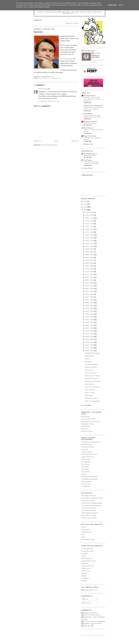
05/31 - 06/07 (89, 291)
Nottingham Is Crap (87, 424)
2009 (85, 210)
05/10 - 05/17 (89, 300)
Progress (84, 573)
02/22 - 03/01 (89, 331)
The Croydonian (86, 481)
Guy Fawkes (88, 160)
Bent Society (43, 89)
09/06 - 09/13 (89, 255)
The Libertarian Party (88, 539)
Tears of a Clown (86, 431)
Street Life (84, 429)
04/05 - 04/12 (89, 314)
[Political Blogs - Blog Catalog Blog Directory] (93, 619)
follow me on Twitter (72, 23)
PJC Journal (85, 471)
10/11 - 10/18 (89, 240)
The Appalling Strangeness (89, 479)
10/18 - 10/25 (89, 238)
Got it (121, 5)
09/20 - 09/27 (89, 249)
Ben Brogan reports (66, 59)
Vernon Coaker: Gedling (88, 518)
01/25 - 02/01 (89, 342)
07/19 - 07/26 (89, 271)
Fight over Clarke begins (92, 401)
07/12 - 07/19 (89, 274)
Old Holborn (85, 466)
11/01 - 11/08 (89, 232)
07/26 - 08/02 (89, 269)
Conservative (85, 529)
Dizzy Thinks (88, 168)
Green (83, 537)
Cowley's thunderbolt (91, 364)
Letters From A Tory (87, 457)
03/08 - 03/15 (89, 325)
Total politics (85, 578)
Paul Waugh (88, 113)
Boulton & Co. (88, 144)
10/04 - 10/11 (89, 243)
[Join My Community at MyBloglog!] (93, 621)
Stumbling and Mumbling (89, 476)
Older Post (74, 141)
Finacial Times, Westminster (93, 105)
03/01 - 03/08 (89, 328)
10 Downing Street (87, 548)
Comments (87, 603)
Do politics (84, 553)
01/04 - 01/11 (89, 351)
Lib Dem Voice (86, 459)
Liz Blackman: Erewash (88, 508)
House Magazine (86, 558)
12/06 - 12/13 (89, 218)
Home (56, 141)
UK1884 (83, 581)
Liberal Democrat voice (88, 561)
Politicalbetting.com (90, 154)
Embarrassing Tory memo (93, 381)
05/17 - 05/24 (89, 297)
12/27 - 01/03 (89, 212)
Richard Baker (85, 426)
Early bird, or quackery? (92, 387)
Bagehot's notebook (90, 121)
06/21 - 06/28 (89, 283)
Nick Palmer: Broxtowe (88, 510)
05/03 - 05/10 (89, 303)
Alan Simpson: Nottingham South (91, 498)
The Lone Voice (86, 484)
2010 (85, 207)
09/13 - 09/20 (89, 252)
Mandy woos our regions (92, 375)
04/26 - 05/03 (89, 305)
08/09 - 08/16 (89, 263)
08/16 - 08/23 (89, 260)
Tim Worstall (85, 486)
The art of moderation (90, 123)
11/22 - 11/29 (89, 223)
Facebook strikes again (92, 353)
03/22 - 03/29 (89, 319)
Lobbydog (97, 53)
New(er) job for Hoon (91, 398)
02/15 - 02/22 (89, 334)
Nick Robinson (89, 128)
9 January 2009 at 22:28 (49, 101)
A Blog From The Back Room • (91, 442)
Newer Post (37, 141)
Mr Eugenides (85, 462)
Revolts (83, 576)
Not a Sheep (85, 464)
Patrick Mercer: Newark (88, 515)
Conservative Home (87, 551)
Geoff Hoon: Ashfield (87, 500)
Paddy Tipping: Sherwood (89, 513)
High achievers (89, 384)
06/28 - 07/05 (89, 280)
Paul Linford (85, 469)
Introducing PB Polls (90, 155)
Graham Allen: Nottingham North (91, 503)
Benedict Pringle (86, 444)
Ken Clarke (44, 78)
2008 (85, 405)
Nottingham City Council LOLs (90, 421)
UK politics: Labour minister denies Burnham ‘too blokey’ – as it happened (93, 99)
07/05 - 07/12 (89, 277)
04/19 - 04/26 (89, 308)
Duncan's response (91, 367)
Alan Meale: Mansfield (88, 495)
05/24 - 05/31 (89, 294)
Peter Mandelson (55, 78)
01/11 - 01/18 (89, 348)
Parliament (84, 563)
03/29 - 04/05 (89, 317)
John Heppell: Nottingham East (91, 505)
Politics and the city (87, 566)
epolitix (83, 556)
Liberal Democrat (86, 532)
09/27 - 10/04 (89, 246)
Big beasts (38, 32)
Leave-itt (87, 359)
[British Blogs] (86, 626)
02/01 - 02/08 (89, 339)
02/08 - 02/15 (89, 336)
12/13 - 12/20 (89, 215)
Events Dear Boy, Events (89, 454)
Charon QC (84, 449)
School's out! (89, 370)
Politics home (85, 568)
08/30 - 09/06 (89, 257)
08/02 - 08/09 (89, 266)
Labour (83, 527)
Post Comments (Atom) (49, 145)
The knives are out (91, 373)
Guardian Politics (89, 95)
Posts (86, 599)
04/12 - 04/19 (89, 311)
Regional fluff (89, 356)
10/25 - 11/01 (89, 235)
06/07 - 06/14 (89, 288)
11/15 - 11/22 (89, 226)
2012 (85, 201)
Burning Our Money (87, 447)
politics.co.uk (85, 571)
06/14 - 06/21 (89, 286)
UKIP (83, 534)
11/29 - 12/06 (89, 221)
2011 (85, 204)
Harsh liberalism (90, 390)
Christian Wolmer (86, 452)
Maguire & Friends (90, 136)
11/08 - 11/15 (89, 229)
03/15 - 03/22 (89, 322)
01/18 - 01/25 (89, 345)
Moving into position (91, 378)
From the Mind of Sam (88, 419)
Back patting (89, 395)
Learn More (112, 5)
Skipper (83, 474)
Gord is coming (89, 392)
